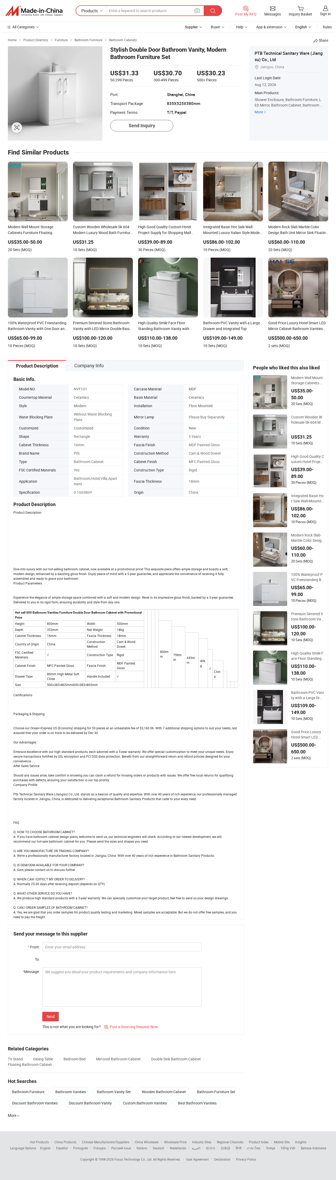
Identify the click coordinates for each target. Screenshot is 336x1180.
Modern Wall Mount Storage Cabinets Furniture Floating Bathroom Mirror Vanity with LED (307, 380)
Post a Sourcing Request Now (131, 1026)
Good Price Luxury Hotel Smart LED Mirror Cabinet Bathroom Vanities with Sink (307, 734)
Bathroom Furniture (28, 1091)
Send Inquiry (142, 125)
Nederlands (178, 1148)
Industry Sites (201, 1142)
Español (62, 1148)
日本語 (225, 1148)
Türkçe (270, 1148)
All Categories (23, 26)
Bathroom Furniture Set (216, 1091)
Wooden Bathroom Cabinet (164, 1091)
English (45, 1148)
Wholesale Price (175, 1142)
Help (239, 26)
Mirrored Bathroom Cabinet (118, 1058)
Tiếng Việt (288, 1148)
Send (50, 1016)
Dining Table (43, 1058)
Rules (327, 26)
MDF (192, 388)
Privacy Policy (246, 1159)
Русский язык (121, 1148)
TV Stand (15, 1058)
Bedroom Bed (75, 1058)
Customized (83, 428)
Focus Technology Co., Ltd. (133, 1159)
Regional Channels (230, 1142)
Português (80, 1148)
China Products (65, 1142)
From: (34, 946)
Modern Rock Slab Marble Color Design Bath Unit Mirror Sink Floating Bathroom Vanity (307, 538)
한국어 (210, 1148)
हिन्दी (239, 1148)
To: (37, 959)
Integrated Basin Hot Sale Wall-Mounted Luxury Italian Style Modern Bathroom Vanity (307, 498)
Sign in (325, 13)
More (259, 111)
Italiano (141, 1148)
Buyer (215, 26)
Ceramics (81, 397)
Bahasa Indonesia (313, 1148)
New (192, 428)
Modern (80, 405)
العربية (196, 1148)
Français (99, 1148)
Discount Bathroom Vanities (35, 1103)
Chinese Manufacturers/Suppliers (105, 1142)
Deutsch (158, 1148)
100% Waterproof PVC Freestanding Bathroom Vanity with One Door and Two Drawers (307, 577)
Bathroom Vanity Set (114, 1091)
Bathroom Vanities (70, 1091)
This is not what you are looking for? (71, 1026)
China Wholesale (147, 1142)
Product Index (259, 1142)
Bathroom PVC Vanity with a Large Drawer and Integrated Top (307, 695)
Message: (31, 971)
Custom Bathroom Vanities (145, 1103)
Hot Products (39, 1142)
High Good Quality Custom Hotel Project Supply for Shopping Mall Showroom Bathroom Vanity (307, 459)
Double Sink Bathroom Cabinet (176, 1058)
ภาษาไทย (253, 1148)
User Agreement (197, 1159)
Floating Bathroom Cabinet (30, 1064)
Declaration (222, 1159)
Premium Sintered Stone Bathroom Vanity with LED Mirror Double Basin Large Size (307, 616)
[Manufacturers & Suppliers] (33, 10)
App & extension (269, 26)
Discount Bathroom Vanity (90, 1103)
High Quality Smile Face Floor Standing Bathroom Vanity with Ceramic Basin (307, 656)
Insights (300, 1142)
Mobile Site (282, 1142)
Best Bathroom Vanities (197, 1103)
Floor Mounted (201, 405)
